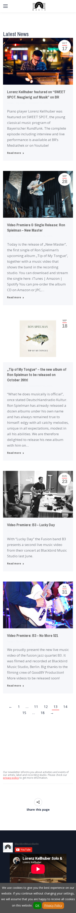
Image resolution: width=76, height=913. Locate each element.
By (21, 103)
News (10, 103)
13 (56, 706)
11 (36, 706)
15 (24, 712)
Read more (14, 153)
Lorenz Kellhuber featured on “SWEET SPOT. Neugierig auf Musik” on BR (36, 95)
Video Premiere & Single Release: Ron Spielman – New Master (36, 228)
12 (46, 706)
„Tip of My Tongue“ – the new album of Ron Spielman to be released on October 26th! (36, 375)
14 (65, 706)
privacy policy (11, 778)
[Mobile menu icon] (5, 6)
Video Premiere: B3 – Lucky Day (31, 525)
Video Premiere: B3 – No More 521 (32, 635)
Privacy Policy (53, 905)
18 (43, 712)
